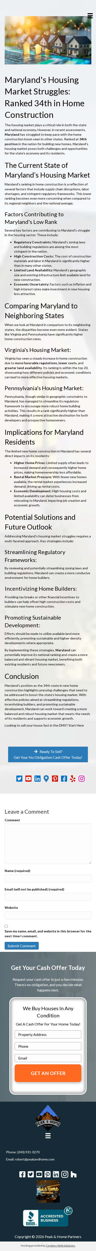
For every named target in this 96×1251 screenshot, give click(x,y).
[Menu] (90, 16)
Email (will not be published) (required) (34, 889)
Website (11, 907)
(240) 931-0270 (28, 1152)
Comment (12, 820)
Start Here (76, 725)
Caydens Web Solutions (60, 1245)
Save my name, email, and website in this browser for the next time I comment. (48, 933)
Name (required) (17, 871)
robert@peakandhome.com (35, 1159)
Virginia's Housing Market (37, 349)
